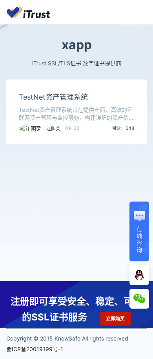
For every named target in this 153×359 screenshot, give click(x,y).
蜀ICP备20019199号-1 (34, 349)
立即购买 (115, 319)
